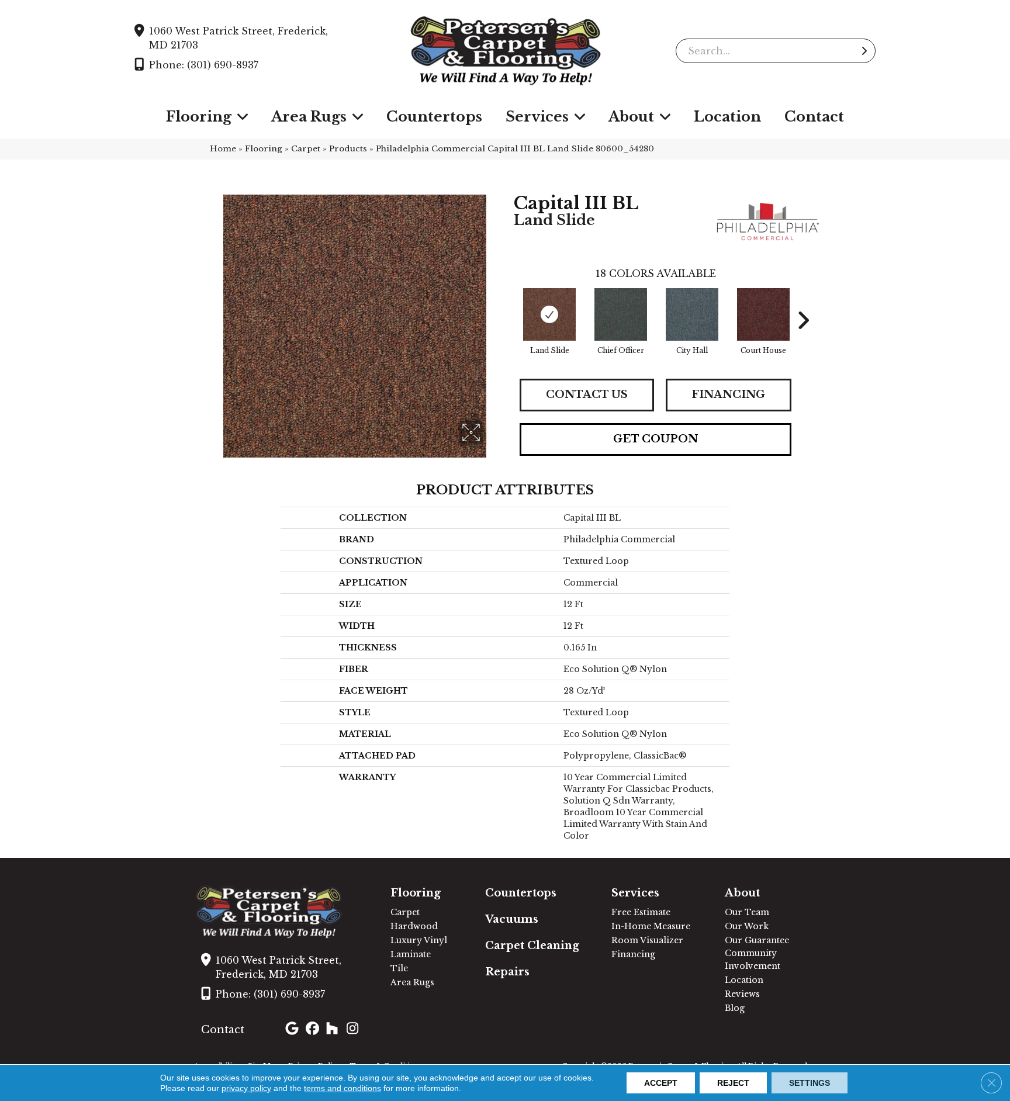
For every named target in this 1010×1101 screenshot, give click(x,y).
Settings (809, 1083)
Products (348, 149)
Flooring (263, 149)
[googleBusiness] (293, 1030)
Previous (508, 303)
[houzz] (334, 1030)
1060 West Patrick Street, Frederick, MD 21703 (238, 38)
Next (803, 303)
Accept (660, 1083)
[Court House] (763, 314)
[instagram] (355, 1030)
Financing (728, 394)
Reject (733, 1083)
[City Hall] (692, 314)
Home (223, 149)
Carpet (305, 149)
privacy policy (246, 1088)
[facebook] (314, 1030)
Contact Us (587, 394)
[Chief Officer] (621, 314)
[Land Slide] (549, 314)
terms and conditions (342, 1088)
